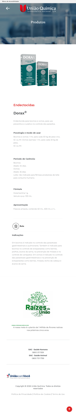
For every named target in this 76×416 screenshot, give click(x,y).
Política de (42, 394)
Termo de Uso (58, 394)
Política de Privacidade (21, 394)
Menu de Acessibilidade (10, 1)
